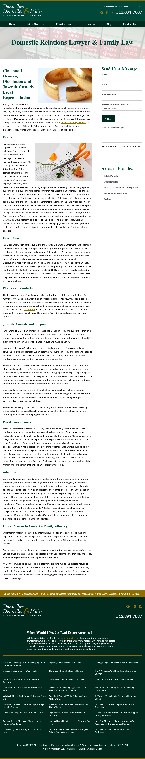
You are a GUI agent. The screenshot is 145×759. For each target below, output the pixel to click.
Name (105, 74)
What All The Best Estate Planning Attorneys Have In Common (23, 705)
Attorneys (89, 24)
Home (12, 24)
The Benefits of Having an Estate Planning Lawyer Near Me (114, 689)
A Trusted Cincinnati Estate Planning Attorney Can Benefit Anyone (24, 664)
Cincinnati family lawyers (73, 122)
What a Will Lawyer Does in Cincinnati (67, 679)
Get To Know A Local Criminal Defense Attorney (21, 680)
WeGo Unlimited (68, 749)
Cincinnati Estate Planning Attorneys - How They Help (115, 705)
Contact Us (129, 24)
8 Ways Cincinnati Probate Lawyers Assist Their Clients (68, 705)
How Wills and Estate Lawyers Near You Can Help (69, 722)
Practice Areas (64, 24)
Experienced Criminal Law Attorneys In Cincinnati (67, 714)
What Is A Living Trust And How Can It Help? (23, 713)
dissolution (29, 309)
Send (108, 118)
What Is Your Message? (113, 127)
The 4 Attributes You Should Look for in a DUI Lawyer (116, 672)
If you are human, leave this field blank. (121, 146)
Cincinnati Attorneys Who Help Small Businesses (112, 730)
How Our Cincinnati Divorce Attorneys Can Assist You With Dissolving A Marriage (115, 722)
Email (105, 84)
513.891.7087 (129, 12)
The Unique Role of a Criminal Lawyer (66, 671)
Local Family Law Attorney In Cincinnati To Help (22, 730)
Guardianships (111, 181)
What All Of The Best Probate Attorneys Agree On (24, 697)
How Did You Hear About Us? (116, 104)
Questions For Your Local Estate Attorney (114, 679)
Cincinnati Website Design (90, 749)
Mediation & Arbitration (116, 193)
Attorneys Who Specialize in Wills (65, 663)
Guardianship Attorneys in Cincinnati (20, 671)
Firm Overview (36, 24)
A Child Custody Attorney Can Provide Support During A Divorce (116, 714)
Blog (109, 24)
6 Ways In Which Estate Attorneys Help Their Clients (116, 697)
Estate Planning (111, 175)
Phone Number (109, 94)
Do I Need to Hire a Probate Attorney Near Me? (22, 689)
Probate (107, 199)
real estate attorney (70, 638)
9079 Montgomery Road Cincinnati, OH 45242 (121, 7)
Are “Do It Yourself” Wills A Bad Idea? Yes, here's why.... (68, 697)
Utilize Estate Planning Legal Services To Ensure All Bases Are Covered (67, 689)
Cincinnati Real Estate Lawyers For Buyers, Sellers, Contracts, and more (68, 730)
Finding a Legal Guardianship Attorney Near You (116, 663)
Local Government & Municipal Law (121, 187)
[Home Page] (22, 616)
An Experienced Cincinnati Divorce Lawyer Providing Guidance (22, 722)
